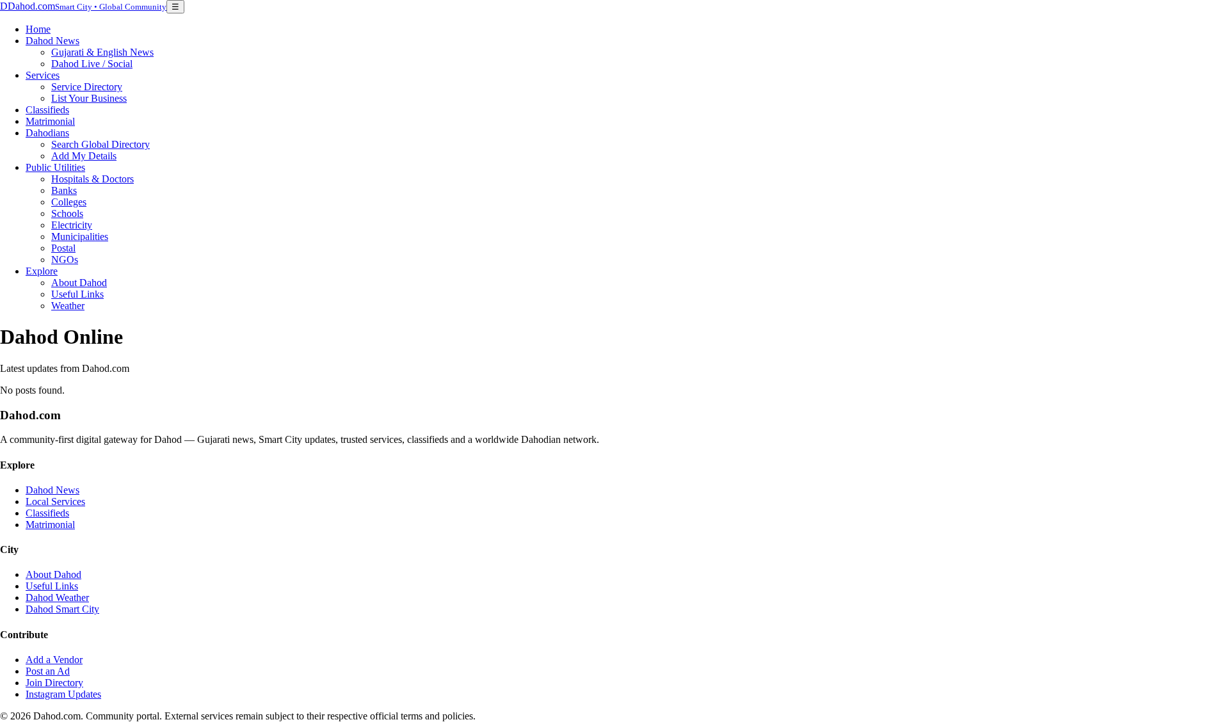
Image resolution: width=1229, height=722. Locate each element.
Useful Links (77, 294)
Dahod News (52, 40)
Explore (42, 271)
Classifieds (47, 109)
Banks (64, 190)
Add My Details (83, 155)
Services (43, 75)
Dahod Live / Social (92, 63)
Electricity (71, 225)
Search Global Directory (100, 144)
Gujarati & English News (102, 52)
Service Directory (86, 86)
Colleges (68, 202)
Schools (67, 213)
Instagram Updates (63, 694)
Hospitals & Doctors (92, 178)
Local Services (55, 501)
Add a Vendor (54, 659)
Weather (67, 305)
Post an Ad (48, 671)
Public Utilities (55, 167)
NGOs (64, 259)
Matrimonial (50, 121)
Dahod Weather (57, 597)
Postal (63, 248)
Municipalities (79, 236)
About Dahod (79, 282)
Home (38, 29)
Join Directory (54, 682)
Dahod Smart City (62, 609)
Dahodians (47, 132)
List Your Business (89, 98)
